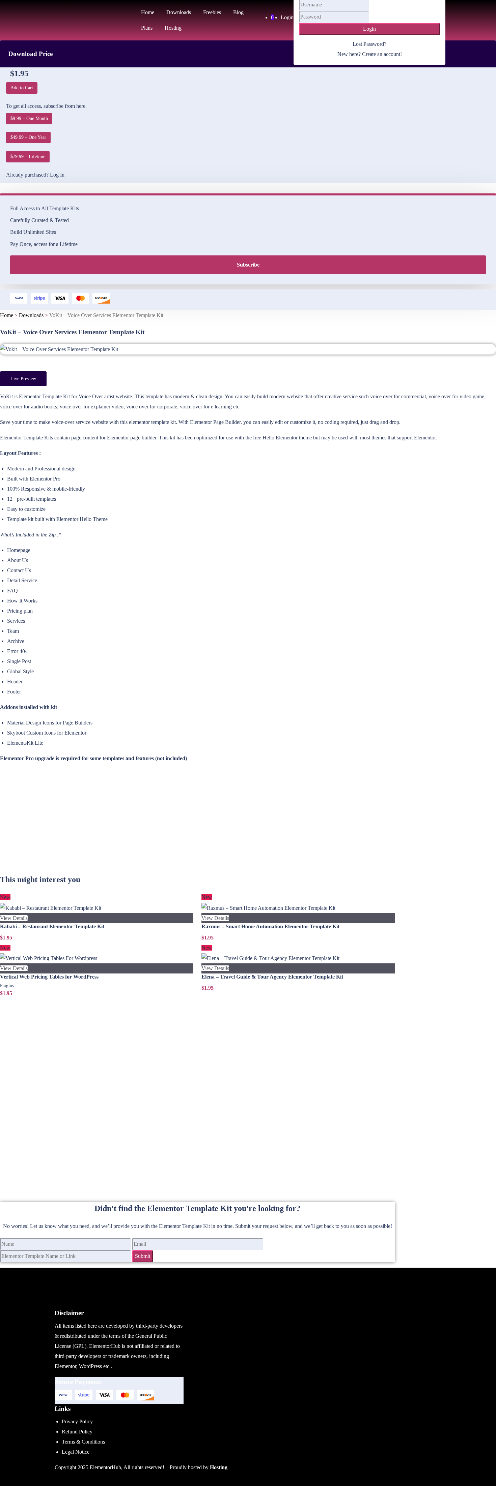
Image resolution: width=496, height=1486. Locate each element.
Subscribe (248, 265)
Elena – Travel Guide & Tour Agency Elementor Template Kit (272, 977)
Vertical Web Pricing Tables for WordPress (49, 977)
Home (6, 315)
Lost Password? (369, 44)
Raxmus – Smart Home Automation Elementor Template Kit (270, 926)
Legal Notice (75, 1452)
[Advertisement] (197, 826)
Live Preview (23, 378)
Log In (57, 175)
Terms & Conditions (83, 1442)
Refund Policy (77, 1431)
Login (287, 17)
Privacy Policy (77, 1421)
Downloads (31, 315)
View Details (14, 918)
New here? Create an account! (369, 54)
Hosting (218, 1467)
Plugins (7, 985)
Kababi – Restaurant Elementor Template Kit (52, 926)
